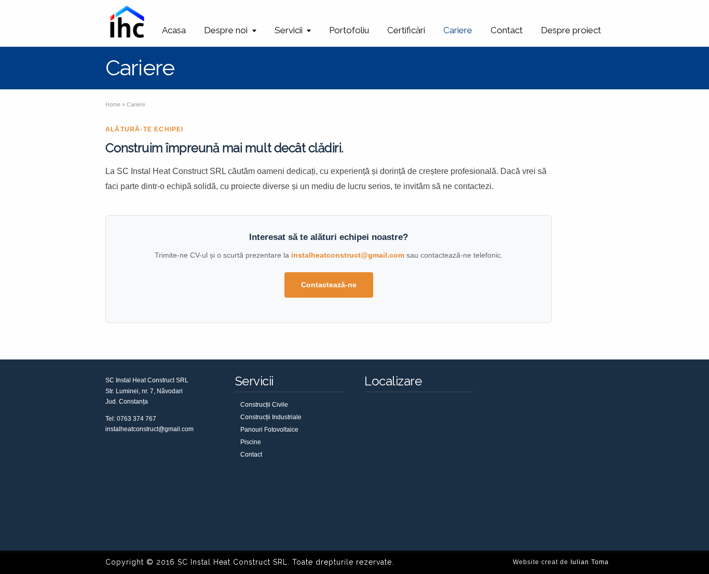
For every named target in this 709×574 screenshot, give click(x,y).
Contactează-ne (329, 285)
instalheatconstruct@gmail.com (347, 255)
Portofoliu (349, 30)
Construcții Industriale (271, 417)
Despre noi (226, 30)
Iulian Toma (589, 562)
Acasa (174, 30)
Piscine (250, 442)
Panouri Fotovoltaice (269, 429)
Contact (506, 30)
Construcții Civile (264, 404)
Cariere (457, 30)
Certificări (406, 30)
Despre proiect (571, 30)
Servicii (289, 30)
